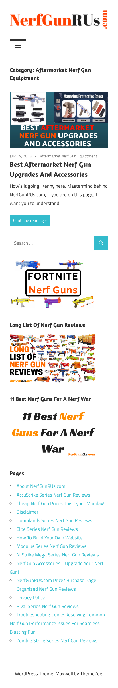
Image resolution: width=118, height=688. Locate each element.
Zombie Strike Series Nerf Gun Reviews (57, 640)
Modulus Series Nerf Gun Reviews (51, 546)
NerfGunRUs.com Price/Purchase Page (56, 580)
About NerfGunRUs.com (41, 486)
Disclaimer (27, 512)
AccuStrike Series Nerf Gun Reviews (53, 495)
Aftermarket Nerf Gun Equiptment (68, 156)
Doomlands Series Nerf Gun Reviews (54, 520)
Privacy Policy (31, 597)
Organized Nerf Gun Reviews (46, 589)
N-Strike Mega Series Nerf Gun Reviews (58, 554)
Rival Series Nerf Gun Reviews (48, 606)
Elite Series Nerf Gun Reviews (47, 529)
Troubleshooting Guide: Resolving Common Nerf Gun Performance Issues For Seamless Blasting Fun (57, 623)
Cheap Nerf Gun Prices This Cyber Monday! (60, 503)
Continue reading (28, 220)
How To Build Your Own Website (49, 537)
